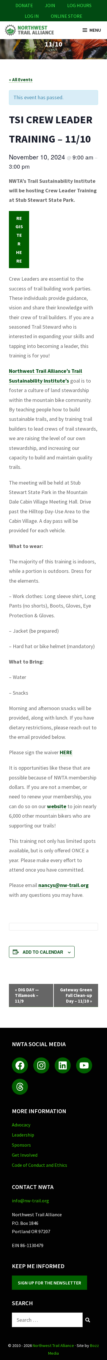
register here (19, 239)
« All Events (20, 79)
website (56, 806)
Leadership (23, 1135)
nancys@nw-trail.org (63, 885)
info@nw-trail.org (30, 1201)
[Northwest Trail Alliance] (29, 30)
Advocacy (21, 1125)
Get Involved (24, 1155)
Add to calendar (43, 952)
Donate (24, 5)
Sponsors (21, 1145)
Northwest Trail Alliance (53, 1345)
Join (50, 5)
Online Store (66, 16)
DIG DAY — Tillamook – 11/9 (27, 995)
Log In (32, 16)
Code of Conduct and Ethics (39, 1165)
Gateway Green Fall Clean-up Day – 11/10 (76, 995)
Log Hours (79, 5)
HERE (66, 752)
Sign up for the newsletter (49, 1283)
